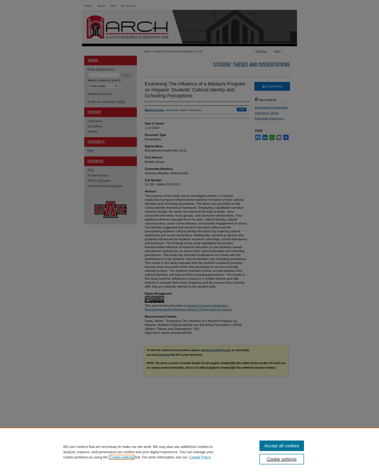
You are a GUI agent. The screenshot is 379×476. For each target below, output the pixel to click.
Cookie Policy (200, 457)
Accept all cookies (281, 445)
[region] (189, 452)
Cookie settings (122, 457)
